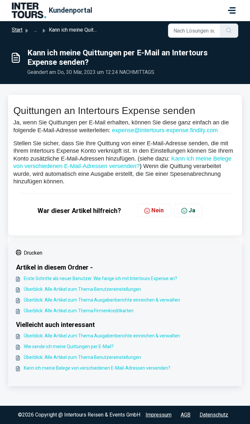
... (35, 30)
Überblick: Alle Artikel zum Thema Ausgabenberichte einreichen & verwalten (102, 300)
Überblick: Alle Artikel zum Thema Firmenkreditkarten (78, 310)
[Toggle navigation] (231, 10)
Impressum (159, 415)
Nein (157, 210)
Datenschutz (214, 415)
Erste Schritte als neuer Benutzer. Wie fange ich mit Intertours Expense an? (100, 278)
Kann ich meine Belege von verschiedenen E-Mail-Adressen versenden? (97, 368)
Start (17, 30)
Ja (191, 210)
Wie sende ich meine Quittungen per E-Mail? (69, 346)
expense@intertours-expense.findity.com (165, 130)
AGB (185, 415)
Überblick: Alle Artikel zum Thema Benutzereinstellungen (82, 289)
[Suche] (229, 30)
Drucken (33, 253)
